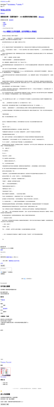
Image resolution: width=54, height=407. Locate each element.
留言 (11, 257)
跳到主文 (3, 13)
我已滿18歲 (3, 404)
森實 (2, 249)
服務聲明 (39, 388)
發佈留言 (2, 273)
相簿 (4, 22)
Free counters (3, 376)
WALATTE (6, 10)
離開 (7, 404)
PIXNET (17, 388)
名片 (4, 25)
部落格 (4, 24)
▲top (2, 263)
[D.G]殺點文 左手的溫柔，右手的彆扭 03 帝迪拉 (20, 31)
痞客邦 (7, 257)
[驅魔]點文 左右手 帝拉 (14, 260)
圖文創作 (11, 20)
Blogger (41, 17)
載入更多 (2, 265)
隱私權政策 (34, 388)
